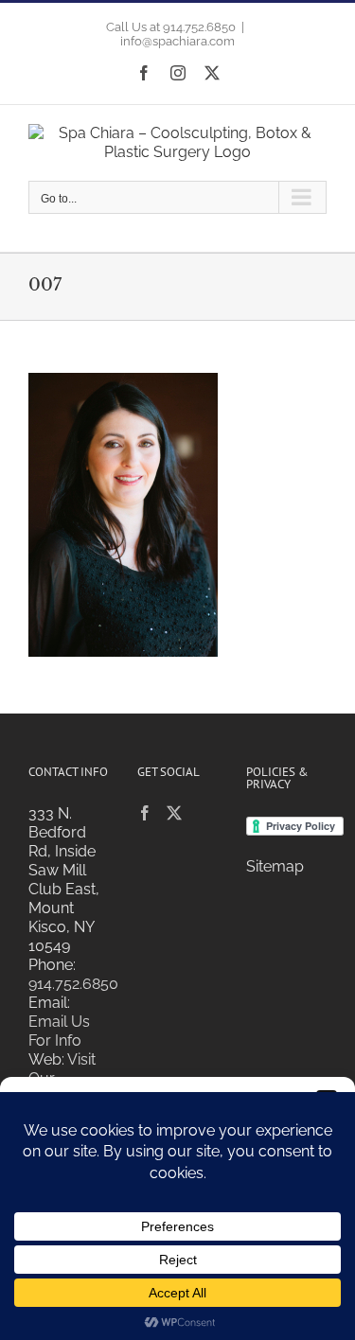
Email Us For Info (59, 1031)
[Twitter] (174, 812)
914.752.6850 (73, 984)
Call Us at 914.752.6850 (171, 27)
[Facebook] (144, 812)
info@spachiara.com (177, 41)
